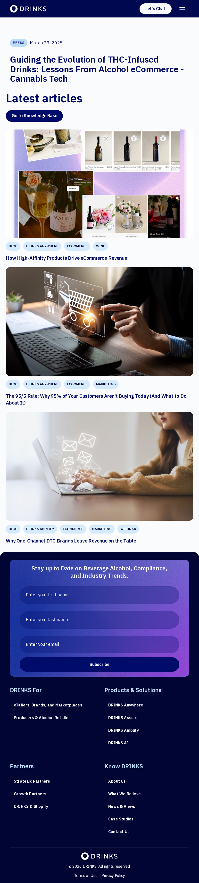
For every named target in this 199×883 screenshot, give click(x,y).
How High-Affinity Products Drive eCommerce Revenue (66, 258)
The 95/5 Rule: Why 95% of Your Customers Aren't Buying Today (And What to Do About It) (96, 399)
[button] (182, 9)
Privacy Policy (113, 875)
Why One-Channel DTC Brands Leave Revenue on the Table (71, 540)
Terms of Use (85, 875)
